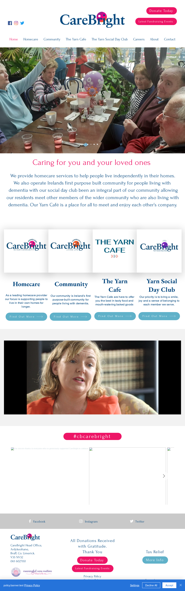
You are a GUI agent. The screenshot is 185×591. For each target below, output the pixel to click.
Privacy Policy (32, 585)
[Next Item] (163, 476)
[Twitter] (22, 23)
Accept (169, 585)
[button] (154, 39)
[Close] (180, 585)
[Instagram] (16, 23)
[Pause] (8, 409)
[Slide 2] (94, 144)
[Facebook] (10, 23)
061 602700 (18, 561)
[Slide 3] (97, 144)
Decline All (151, 585)
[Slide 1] (90, 144)
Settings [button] (134, 585)
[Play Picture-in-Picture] (170, 409)
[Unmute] (14, 409)
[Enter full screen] (176, 409)
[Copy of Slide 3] (87, 144)
